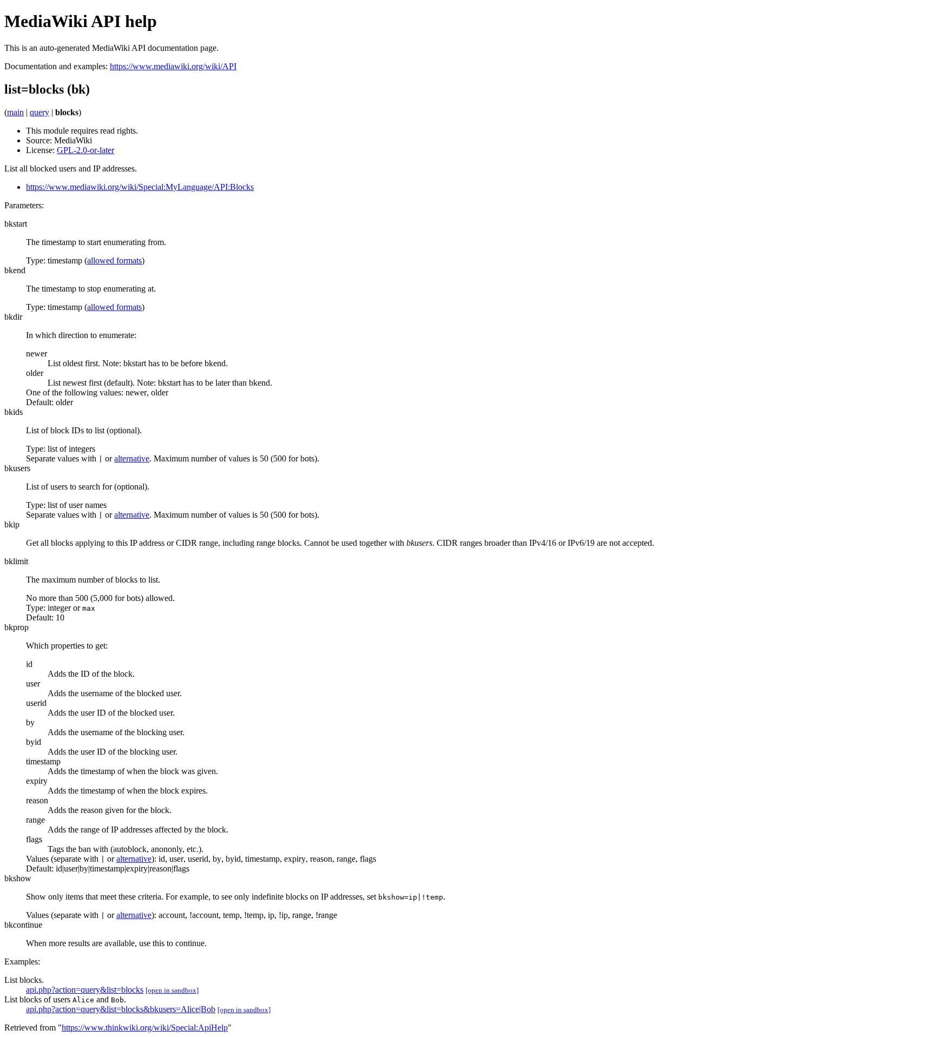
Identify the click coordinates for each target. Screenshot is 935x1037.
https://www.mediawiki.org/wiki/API (173, 66)
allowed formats (114, 260)
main (15, 112)
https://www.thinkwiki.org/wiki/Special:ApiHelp (145, 1027)
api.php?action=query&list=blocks (84, 989)
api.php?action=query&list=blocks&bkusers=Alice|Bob (120, 1009)
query (39, 112)
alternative (131, 458)
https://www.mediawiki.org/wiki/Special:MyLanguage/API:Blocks (140, 186)
